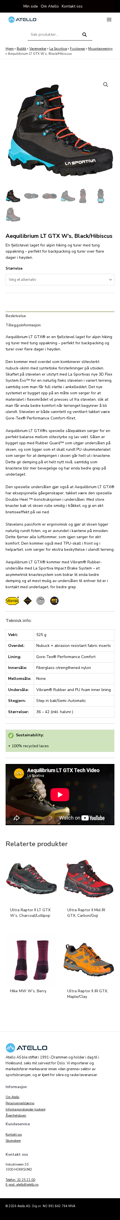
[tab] (60, 316)
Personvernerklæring (20, 1103)
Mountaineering (100, 48)
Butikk (21, 48)
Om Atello (12, 1097)
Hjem (10, 48)
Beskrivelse (16, 316)
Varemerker (37, 48)
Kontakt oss (14, 1135)
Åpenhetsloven (16, 1116)
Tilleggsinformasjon (23, 325)
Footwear (77, 48)
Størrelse (14, 268)
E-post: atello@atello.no (22, 1185)
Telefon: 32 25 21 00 (20, 1180)
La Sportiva (58, 48)
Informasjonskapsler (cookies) (25, 1109)
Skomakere (13, 1141)
